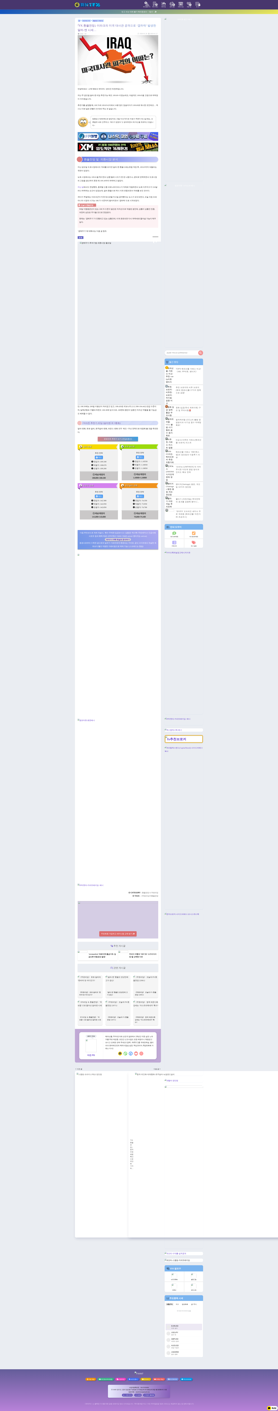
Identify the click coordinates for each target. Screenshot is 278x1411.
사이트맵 (138, 1395)
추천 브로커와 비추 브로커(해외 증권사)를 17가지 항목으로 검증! (188, 390)
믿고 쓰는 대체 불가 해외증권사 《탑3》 (138, 12)
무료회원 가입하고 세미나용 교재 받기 (116, 934)
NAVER (125, 1053)
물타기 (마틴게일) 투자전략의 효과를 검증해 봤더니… (188, 500)
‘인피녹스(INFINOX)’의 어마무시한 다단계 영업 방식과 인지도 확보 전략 (188, 469)
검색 (201, 353)
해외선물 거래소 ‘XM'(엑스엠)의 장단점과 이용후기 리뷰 (188, 454)
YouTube (136, 1053)
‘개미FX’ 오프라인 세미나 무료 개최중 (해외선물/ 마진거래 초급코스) (188, 514)
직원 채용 (91, 1379)
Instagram (141, 1053)
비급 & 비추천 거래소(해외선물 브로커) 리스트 (188, 441)
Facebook (131, 1053)
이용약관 (121, 1379)
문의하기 (147, 1379)
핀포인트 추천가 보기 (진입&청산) (118, 439)
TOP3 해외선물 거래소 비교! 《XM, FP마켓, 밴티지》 (188, 370)
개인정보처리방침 (106, 1379)
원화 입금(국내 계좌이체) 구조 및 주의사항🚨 (188, 409)
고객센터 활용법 (149, 1395)
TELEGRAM (187, 1379)
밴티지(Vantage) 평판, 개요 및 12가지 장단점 (188, 485)
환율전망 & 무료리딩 (150, 893)
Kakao (120, 1053)
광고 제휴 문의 (127, 1395)
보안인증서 (133, 1379)
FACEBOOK (173, 1379)
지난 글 (81, 187)
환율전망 (154, 896)
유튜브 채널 (160, 1379)
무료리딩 (145, 896)
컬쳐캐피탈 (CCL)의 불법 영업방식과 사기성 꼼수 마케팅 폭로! (188, 422)
